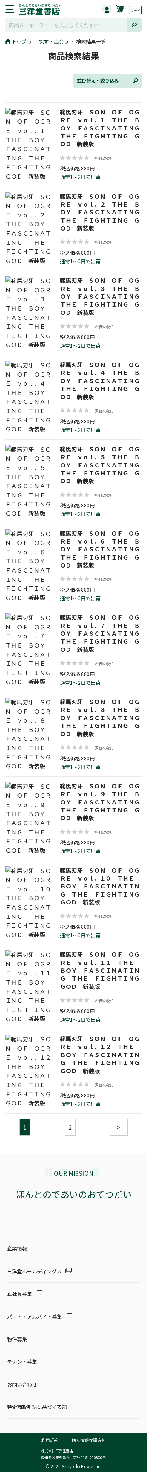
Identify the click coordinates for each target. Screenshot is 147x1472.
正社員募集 (19, 1293)
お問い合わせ (22, 1384)
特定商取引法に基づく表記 (37, 1407)
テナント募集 (22, 1361)
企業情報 (17, 1248)
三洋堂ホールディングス (34, 1271)
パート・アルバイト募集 (34, 1316)
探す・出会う (54, 41)
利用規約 (50, 1440)
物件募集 (17, 1339)
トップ (18, 41)
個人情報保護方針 (89, 1440)
